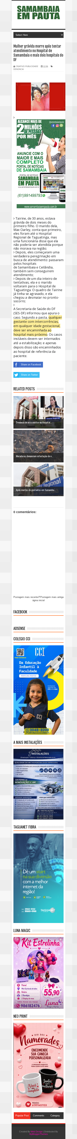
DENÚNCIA (18, 69)
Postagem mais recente (25, 597)
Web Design (37, 1131)
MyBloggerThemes (38, 1134)
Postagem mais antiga (52, 597)
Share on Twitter (29, 374)
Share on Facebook (31, 364)
